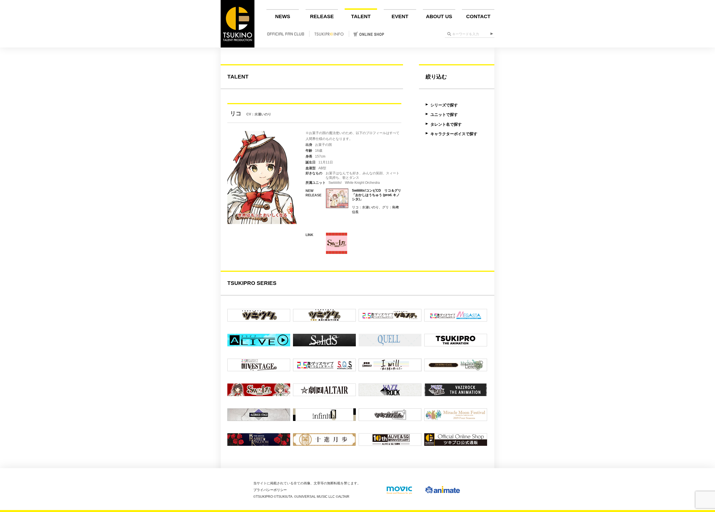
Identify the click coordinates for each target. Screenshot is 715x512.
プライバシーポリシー (270, 490)
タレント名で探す (446, 124)
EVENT (400, 16)
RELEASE (322, 16)
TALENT (361, 16)
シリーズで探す (444, 105)
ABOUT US (439, 16)
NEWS (282, 16)
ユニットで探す (444, 114)
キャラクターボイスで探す (453, 134)
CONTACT (478, 16)
